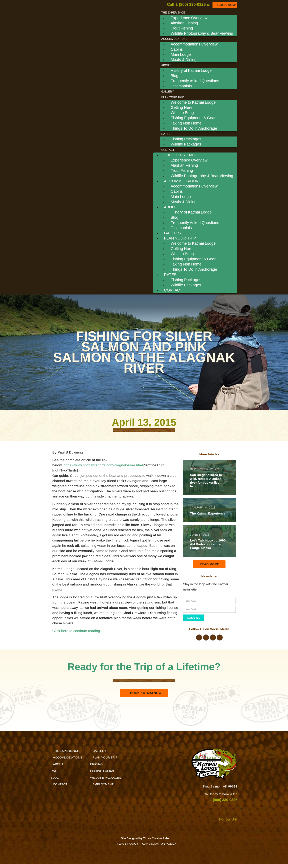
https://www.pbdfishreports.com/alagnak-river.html (103, 465)
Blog (174, 76)
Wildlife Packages (186, 144)
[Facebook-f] (199, 637)
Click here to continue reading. (76, 631)
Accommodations (174, 39)
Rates (165, 133)
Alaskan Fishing (184, 23)
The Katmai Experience (208, 513)
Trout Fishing (182, 28)
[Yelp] (220, 637)
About (166, 65)
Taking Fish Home (186, 123)
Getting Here (181, 107)
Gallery (167, 91)
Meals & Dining (183, 60)
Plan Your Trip (172, 97)
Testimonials (181, 86)
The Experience (173, 12)
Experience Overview (189, 18)
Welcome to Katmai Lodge (193, 102)
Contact (167, 149)
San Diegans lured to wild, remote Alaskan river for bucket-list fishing (206, 480)
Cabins (177, 49)
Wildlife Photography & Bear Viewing (202, 33)
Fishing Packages (186, 139)
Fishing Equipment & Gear (193, 118)
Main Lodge (181, 54)
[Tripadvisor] (213, 637)
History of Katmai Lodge (191, 70)
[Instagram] (206, 637)
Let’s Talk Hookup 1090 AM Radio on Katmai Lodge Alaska (208, 544)
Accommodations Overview (194, 44)
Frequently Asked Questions (195, 81)
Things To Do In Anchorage (194, 128)
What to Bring (182, 112)
